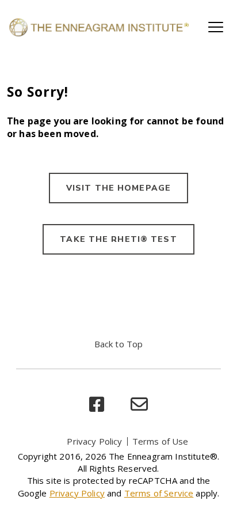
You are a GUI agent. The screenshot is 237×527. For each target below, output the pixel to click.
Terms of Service (159, 493)
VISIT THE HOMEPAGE (118, 188)
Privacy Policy (94, 441)
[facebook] (97, 404)
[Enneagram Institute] (98, 27)
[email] (139, 404)
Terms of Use (160, 441)
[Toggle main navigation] (215, 27)
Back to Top (118, 344)
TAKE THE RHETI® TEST (118, 239)
